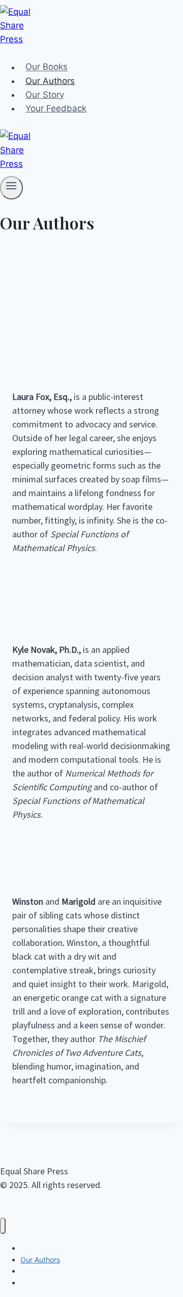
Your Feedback (55, 108)
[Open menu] (11, 187)
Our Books (46, 67)
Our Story (44, 95)
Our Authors (50, 81)
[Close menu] (3, 1226)
